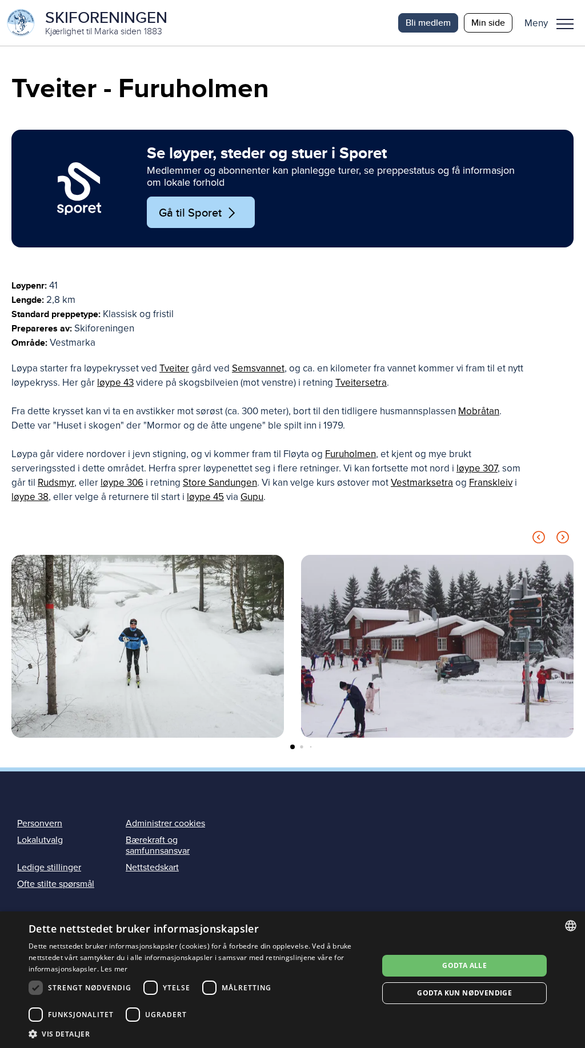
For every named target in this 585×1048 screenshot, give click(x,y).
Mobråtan (478, 411)
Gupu (252, 497)
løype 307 (477, 468)
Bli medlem (428, 22)
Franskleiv (490, 483)
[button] (553, 23)
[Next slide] (563, 539)
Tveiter (174, 368)
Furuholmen (350, 454)
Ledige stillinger (49, 867)
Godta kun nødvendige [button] (464, 993)
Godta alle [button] (464, 965)
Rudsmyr (56, 483)
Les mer (114, 969)
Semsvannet (258, 368)
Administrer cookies (165, 823)
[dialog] (292, 979)
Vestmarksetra (422, 483)
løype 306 (122, 483)
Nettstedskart (152, 867)
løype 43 (115, 383)
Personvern (39, 823)
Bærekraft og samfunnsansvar (158, 845)
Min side (488, 22)
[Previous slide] (539, 539)
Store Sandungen (220, 483)
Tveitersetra (361, 383)
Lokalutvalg (40, 840)
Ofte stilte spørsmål (55, 884)
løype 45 (205, 497)
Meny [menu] (565, 23)
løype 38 (30, 497)
